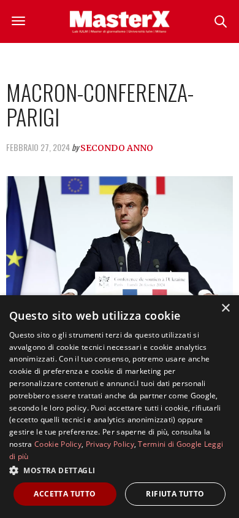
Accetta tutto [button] (65, 494)
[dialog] (119, 406)
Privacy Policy (110, 444)
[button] (119, 470)
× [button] (225, 308)
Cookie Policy (58, 444)
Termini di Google (170, 444)
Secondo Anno (116, 147)
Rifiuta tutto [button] (175, 494)
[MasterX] (119, 21)
